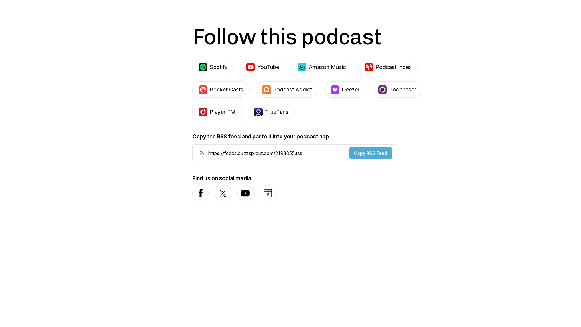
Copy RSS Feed (370, 153)
